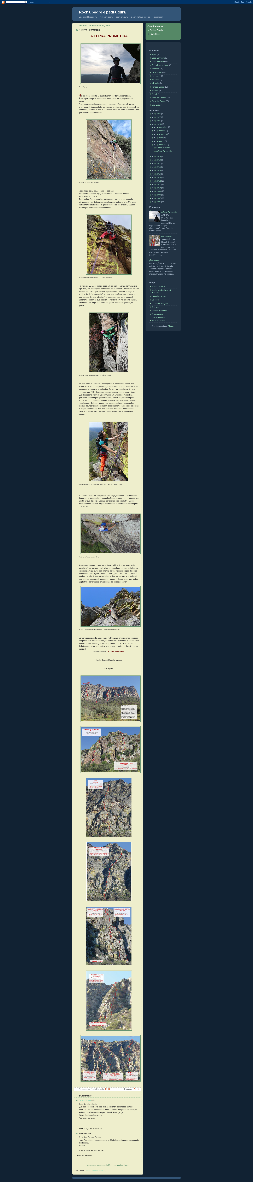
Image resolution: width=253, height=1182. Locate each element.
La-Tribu (155, 300)
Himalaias (156, 76)
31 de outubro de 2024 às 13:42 (92, 1151)
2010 (159, 188)
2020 (159, 124)
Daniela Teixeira (156, 30)
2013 (159, 177)
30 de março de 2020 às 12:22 (91, 1129)
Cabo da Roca (158, 62)
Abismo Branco (158, 287)
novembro (163, 127)
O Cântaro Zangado (160, 304)
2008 (159, 195)
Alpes (154, 54)
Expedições (157, 72)
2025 (159, 114)
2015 (159, 170)
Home (126, 1165)
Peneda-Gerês (158, 87)
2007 (159, 198)
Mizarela (155, 83)
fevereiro (162, 145)
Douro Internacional (160, 65)
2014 (159, 174)
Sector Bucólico (163, 148)
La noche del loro (159, 296)
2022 (159, 117)
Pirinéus (155, 90)
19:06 (107, 1089)
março (161, 141)
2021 (159, 121)
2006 (159, 202)
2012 (159, 181)
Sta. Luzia (156, 105)
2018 (159, 160)
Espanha (156, 69)
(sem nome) (166, 236)
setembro (163, 134)
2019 (159, 157)
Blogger (171, 326)
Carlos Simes (85, 1100)
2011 (159, 184)
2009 (159, 191)
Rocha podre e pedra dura (102, 12)
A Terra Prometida (89, 29)
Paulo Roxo (155, 34)
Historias (156, 80)
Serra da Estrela (159, 101)
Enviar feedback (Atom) (96, 1171)
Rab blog (155, 307)
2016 (159, 167)
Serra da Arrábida (159, 98)
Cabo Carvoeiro (158, 58)
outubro (162, 131)
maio (161, 138)
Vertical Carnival (158, 321)
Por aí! (136, 1089)
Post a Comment (84, 1156)
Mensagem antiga (115, 1165)
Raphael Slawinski (159, 311)
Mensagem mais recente (97, 1165)
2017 (159, 164)
